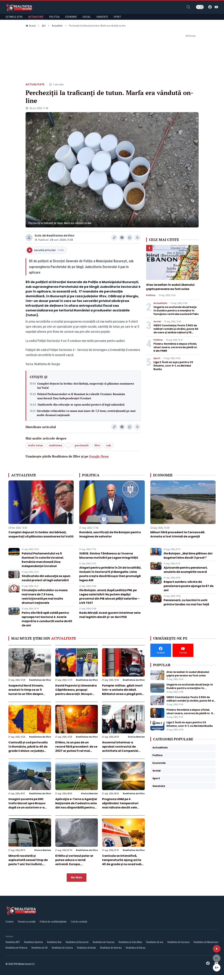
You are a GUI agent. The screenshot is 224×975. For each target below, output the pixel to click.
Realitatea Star (54, 942)
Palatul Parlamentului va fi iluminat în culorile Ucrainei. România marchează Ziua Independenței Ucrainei (81, 396)
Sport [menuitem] (117, 16)
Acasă (32, 25)
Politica (150, 295)
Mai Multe (76, 877)
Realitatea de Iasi (154, 942)
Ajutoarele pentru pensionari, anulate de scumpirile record (186, 570)
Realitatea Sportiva (33, 942)
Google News (99, 456)
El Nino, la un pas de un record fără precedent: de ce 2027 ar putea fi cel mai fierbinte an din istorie (76, 748)
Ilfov (97, 445)
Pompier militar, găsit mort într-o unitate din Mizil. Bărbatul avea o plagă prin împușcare (122, 692)
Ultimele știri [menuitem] (14, 16)
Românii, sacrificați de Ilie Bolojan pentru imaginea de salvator (110, 534)
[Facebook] (210, 7)
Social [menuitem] (86, 16)
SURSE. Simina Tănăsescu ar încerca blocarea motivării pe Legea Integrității (108, 555)
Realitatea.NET (13, 942)
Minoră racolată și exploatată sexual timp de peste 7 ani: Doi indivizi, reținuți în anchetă (28, 862)
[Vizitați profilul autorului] (29, 237)
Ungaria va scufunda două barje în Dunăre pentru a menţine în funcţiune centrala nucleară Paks (176, 310)
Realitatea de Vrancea (103, 942)
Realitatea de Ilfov (60, 236)
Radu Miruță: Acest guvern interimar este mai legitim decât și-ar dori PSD (110, 615)
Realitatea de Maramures (206, 942)
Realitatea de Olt (39, 947)
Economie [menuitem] (71, 16)
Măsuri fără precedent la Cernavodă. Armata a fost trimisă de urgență (177, 534)
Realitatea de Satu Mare (130, 942)
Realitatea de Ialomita (111, 947)
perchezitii (82, 445)
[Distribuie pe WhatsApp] (130, 237)
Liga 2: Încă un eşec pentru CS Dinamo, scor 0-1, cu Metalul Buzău (173, 365)
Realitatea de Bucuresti (77, 942)
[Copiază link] (114, 237)
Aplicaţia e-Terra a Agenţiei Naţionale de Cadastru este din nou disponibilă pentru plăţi (76, 805)
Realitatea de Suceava (178, 942)
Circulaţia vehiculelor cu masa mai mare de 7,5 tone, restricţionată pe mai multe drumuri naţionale (86, 413)
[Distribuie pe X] (137, 237)
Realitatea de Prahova (16, 947)
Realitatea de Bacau (135, 947)
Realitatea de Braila (86, 947)
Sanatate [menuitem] (102, 16)
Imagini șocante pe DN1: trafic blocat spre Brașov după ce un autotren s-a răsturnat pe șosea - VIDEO (28, 805)
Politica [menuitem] (54, 16)
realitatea (55, 445)
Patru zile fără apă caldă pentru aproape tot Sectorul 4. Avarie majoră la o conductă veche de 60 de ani (47, 619)
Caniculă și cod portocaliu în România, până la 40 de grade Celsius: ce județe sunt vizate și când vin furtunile (28, 750)
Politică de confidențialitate (53, 921)
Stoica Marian (136, 736)
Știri (44, 25)
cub (108, 445)
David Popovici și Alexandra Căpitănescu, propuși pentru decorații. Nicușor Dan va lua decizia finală (76, 692)
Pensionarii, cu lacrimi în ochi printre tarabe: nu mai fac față (186, 602)
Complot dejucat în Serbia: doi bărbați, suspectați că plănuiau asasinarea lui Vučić (85, 386)
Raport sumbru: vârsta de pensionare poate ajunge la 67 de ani (189, 586)
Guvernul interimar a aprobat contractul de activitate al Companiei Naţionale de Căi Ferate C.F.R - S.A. (120, 750)
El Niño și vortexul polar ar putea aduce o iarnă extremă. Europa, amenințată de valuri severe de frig (76, 864)
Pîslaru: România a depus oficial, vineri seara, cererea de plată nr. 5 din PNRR (175, 347)
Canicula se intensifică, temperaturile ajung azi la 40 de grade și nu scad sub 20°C (121, 862)
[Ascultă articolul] (216, 949)
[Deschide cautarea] (188, 6)
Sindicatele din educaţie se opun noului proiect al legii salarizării (81, 404)
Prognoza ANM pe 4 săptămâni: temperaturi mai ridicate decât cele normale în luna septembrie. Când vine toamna (123, 807)
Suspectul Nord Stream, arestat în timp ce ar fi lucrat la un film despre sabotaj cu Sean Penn (26, 692)
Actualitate (57, 25)
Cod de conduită (79, 921)
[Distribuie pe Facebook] (122, 237)
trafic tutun (35, 445)
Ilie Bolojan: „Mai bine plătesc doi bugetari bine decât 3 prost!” (188, 555)
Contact (9, 921)
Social (157, 321)
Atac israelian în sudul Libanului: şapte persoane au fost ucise (170, 287)
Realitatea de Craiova (62, 947)
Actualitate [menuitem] (36, 16)
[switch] (200, 7)
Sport (156, 358)
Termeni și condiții (27, 921)
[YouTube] (216, 7)
